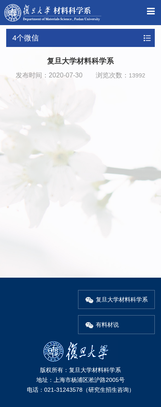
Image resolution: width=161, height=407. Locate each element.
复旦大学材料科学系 (122, 299)
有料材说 (107, 324)
